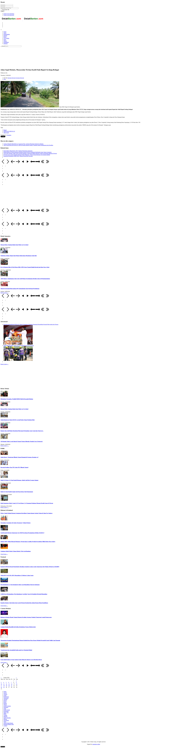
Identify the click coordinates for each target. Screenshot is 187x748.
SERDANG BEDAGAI (9, 131)
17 (1, 685)
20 (9, 685)
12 (6, 684)
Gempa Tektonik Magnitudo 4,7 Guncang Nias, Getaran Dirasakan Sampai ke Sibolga (23, 143)
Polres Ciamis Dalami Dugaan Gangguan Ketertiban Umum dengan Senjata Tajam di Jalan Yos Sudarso (26, 513)
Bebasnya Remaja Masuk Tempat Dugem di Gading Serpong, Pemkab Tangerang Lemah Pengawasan (26, 617)
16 (16, 684)
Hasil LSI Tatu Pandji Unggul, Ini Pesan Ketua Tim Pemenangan (17, 491)
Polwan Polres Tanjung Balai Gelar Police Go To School (14, 244)
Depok (5, 700)
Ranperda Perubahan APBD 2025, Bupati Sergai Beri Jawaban (18, 156)
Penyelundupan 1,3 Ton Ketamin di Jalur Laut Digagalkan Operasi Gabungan (20, 584)
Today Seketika (7, 717)
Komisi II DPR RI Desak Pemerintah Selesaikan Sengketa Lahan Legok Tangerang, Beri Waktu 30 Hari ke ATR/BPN (30, 566)
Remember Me (5, 9)
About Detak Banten (8, 723)
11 (3, 684)
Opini (5, 708)
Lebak (5, 695)
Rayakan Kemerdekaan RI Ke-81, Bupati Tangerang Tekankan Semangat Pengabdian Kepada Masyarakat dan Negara (31, 324)
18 (4, 685)
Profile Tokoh (7, 710)
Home (5, 691)
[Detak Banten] (23, 20)
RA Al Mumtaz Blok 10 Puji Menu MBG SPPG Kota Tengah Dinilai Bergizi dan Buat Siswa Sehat (25, 267)
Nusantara (6, 707)
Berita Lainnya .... (5, 292)
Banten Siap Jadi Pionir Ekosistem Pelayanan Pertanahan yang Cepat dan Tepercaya (22, 430)
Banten (5, 703)
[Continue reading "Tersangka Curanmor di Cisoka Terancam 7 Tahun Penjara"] (4, 520)
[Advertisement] (44, 57)
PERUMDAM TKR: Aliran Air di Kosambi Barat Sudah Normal (19, 345)
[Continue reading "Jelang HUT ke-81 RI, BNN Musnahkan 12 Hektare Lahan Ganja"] (4, 572)
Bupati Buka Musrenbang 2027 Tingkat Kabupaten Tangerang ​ (18, 150)
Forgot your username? (9, 13)
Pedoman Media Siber (9, 724)
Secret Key (3, 8)
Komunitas (6, 711)
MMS (5, 713)
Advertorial (6, 720)
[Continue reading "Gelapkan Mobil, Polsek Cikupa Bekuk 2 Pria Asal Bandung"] (4, 548)
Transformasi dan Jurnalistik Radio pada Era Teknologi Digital (16, 650)
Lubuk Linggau (7, 706)
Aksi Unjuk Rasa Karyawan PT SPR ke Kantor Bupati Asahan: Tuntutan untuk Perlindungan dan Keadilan (28, 145)
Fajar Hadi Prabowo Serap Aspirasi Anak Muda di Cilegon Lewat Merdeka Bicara (21, 659)
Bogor (5, 702)
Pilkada (5, 719)
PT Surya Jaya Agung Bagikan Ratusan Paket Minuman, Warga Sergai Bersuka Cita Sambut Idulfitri (27, 154)
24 (1, 687)
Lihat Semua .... (4, 554)
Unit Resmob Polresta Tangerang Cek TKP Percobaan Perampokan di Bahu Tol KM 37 (22, 532)
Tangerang (6, 698)
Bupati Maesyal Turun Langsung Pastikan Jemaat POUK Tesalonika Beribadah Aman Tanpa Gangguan (27, 152)
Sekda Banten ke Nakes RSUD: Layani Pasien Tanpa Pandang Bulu (18, 419)
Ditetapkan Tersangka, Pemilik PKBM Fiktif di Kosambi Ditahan (17, 399)
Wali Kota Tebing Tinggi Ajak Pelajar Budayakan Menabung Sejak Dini (19, 255)
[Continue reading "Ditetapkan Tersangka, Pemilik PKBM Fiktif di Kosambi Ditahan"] (4, 396)
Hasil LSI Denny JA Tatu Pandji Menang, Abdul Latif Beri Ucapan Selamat (19, 480)
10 (1, 684)
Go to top (3, 746)
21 (11, 685)
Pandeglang (6, 696)
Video (5, 721)
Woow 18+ (6, 712)
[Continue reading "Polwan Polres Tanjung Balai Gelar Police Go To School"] (4, 242)
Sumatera (9, 135)
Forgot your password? (9, 15)
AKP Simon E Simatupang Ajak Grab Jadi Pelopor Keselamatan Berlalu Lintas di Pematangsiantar (25, 278)
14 (11, 684)
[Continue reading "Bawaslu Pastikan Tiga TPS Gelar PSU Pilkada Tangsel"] (4, 464)
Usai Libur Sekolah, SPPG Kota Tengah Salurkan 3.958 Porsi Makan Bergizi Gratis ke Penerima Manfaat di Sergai (30, 153)
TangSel (5, 699)
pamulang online (96, 744)
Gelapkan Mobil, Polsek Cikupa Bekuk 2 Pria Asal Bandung (16, 551)
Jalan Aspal (6, 132)
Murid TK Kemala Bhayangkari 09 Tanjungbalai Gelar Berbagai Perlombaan (20, 288)
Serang (5, 692)
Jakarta (5, 704)
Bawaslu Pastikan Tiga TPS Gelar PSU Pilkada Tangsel (14, 467)
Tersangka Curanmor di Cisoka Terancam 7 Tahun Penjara (15, 522)
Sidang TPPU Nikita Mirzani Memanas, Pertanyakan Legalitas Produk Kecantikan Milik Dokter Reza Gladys (28, 541)
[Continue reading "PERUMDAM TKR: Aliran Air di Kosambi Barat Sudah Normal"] (18, 360)
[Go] (1, 46)
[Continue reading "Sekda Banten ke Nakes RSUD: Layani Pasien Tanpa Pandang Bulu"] (4, 417)
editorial (5, 716)
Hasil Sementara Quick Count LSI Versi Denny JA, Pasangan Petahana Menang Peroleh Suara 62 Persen (27, 503)
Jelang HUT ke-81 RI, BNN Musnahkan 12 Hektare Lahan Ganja (17, 575)
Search (3, 46)
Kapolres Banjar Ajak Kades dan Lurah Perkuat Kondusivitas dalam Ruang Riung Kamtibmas (24, 602)
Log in (2, 11)
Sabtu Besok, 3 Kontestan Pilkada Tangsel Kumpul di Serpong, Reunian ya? (19, 457)
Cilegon (5, 694)
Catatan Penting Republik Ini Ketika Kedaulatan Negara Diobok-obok (18, 627)
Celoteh (5, 715)
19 (6, 685)
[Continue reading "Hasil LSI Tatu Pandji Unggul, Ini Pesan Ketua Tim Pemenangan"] (4, 488)
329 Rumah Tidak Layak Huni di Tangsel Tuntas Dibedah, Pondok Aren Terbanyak (22, 441)
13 (9, 684)
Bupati (5, 130)
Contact (5, 725)
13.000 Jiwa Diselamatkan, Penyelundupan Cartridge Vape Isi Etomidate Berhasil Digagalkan (24, 594)
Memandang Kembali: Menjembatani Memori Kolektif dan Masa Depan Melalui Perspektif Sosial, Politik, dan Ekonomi (30, 640)
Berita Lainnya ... (5, 364)
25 (4, 687)
